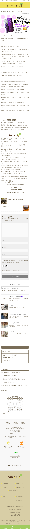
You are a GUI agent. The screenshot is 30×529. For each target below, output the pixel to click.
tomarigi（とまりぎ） (7, 182)
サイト (3, 254)
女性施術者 (12, 124)
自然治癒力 (12, 125)
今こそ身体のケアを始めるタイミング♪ (11, 372)
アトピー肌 (16, 122)
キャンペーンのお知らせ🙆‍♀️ (16, 296)
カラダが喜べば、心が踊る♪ (8, 382)
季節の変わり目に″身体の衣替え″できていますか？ (14, 385)
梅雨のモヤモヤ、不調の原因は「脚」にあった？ (13, 379)
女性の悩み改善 (10, 122)
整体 (16, 125)
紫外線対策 (3, 124)
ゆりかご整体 (7, 357)
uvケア (12, 127)
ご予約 (12, 528)
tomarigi (9, 127)
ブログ (14, 120)
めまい (7, 124)
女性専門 (24, 122)
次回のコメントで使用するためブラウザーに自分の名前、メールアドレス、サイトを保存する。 (15, 261)
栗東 (5, 122)
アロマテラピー (21, 125)
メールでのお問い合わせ (16, 465)
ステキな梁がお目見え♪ (15, 323)
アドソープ (22, 127)
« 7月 (3, 413)
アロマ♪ (12, 305)
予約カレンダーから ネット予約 (21, 447)
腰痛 (26, 125)
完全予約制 (17, 127)
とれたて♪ (12, 331)
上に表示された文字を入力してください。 (12, 270)
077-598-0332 (17, 509)
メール (4, 247)
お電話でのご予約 (8, 446)
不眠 (2, 129)
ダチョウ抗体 (4, 127)
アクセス (19, 528)
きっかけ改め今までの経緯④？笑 (10, 288)
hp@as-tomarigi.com (16, 192)
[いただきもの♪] (15, 208)
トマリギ (19, 129)
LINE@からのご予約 (15, 456)
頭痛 (22, 124)
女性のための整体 (12, 129)
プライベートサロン (5, 125)
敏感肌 (22, 129)
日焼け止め (5, 129)
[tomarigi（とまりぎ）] (14, 5)
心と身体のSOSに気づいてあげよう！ (11, 375)
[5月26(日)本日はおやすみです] (15, 201)
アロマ (20, 122)
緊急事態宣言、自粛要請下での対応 (18, 314)
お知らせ (9, 120)
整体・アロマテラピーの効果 (10, 355)
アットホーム (18, 124)
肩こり (26, 127)
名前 (3, 240)
